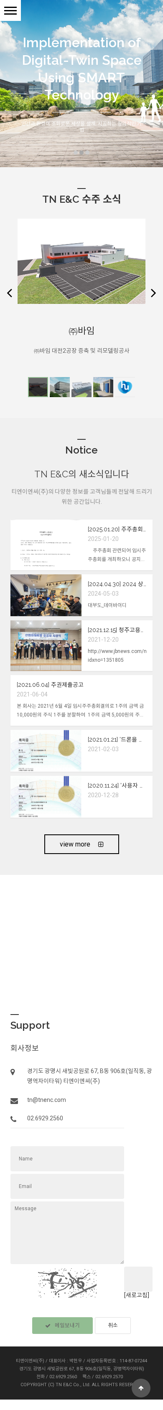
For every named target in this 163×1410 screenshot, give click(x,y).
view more (76, 844)
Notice (81, 450)
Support (30, 1025)
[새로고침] (136, 1295)
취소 (113, 1325)
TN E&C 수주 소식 (81, 199)
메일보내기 (67, 1325)
